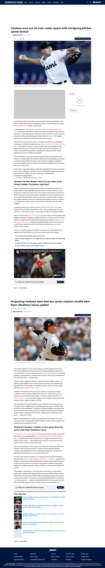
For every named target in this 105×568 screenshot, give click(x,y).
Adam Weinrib (17, 35)
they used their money (21, 126)
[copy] (23, 39)
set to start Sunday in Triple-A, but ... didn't (37, 459)
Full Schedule (73, 110)
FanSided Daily (18, 556)
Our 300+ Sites (70, 554)
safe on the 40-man (34, 215)
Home (15, 288)
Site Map (68, 559)
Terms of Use (70, 556)
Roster (44, 2)
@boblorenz (26, 171)
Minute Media (12, 563)
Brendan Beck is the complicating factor (26, 434)
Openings (33, 554)
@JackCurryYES (36, 171)
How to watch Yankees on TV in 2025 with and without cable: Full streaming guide (40, 239)
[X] (90, 2)
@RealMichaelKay (49, 171)
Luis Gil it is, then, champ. (31, 388)
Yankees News (23, 288)
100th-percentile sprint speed (49, 207)
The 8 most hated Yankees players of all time (30, 236)
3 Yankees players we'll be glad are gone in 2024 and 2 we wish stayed (38, 243)
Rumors (31, 2)
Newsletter (56, 2)
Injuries (49, 2)
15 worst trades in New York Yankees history (29, 246)
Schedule (37, 2)
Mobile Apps (85, 554)
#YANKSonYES (49, 173)
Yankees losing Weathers (50, 373)
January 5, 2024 (37, 178)
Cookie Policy (85, 556)
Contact (53, 554)
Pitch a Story (34, 556)
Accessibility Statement (37, 559)
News (25, 2)
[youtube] (94, 2)
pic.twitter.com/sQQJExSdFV (23, 175)
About (15, 554)
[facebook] (87, 2)
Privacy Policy (55, 556)
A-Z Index (54, 559)
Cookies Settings (86, 559)
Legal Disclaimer (19, 559)
